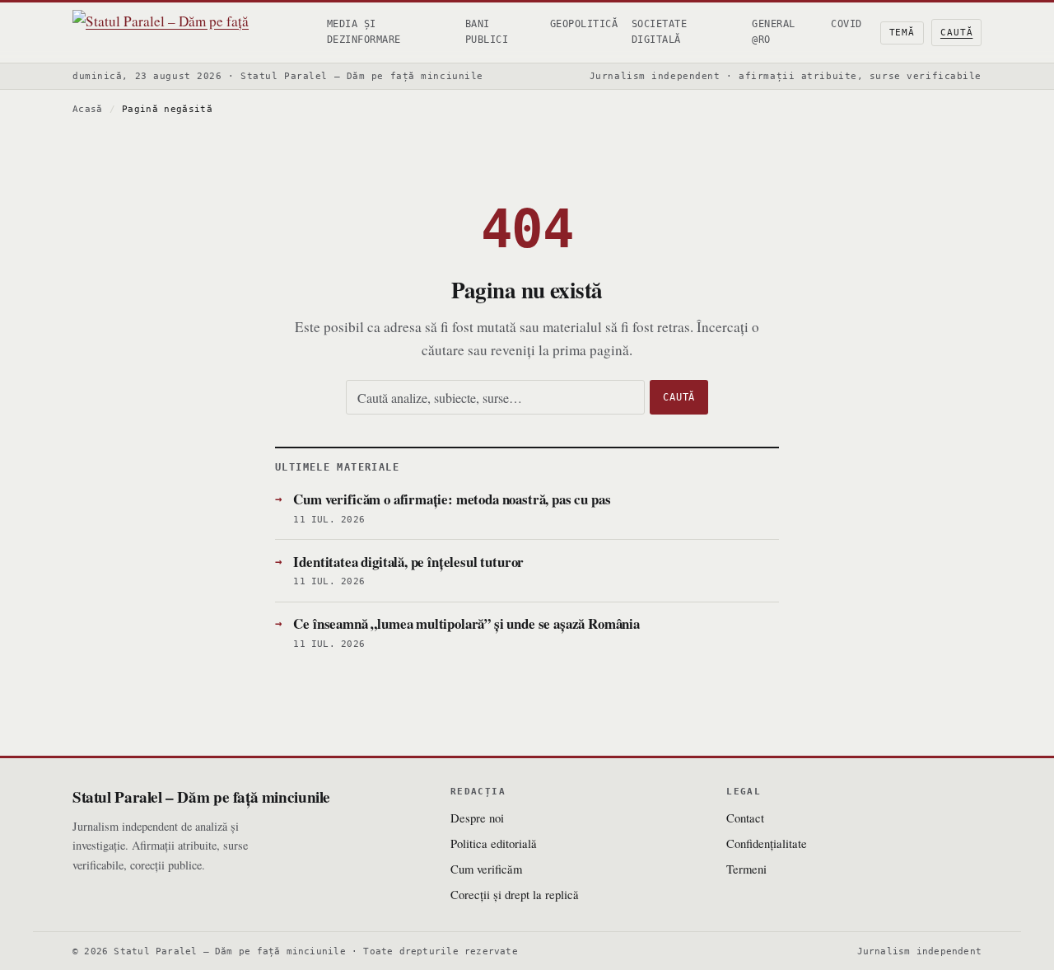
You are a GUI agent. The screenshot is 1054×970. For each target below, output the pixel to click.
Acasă (87, 109)
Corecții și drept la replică (514, 894)
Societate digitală (659, 31)
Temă (902, 32)
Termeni (746, 868)
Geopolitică (584, 24)
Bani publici (486, 31)
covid (846, 24)
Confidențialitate (766, 843)
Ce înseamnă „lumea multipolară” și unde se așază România (466, 623)
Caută (956, 32)
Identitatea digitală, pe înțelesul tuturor (408, 561)
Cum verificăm (486, 868)
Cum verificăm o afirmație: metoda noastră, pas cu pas (451, 499)
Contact (745, 817)
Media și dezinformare (364, 31)
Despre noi (477, 817)
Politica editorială (493, 843)
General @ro (773, 31)
